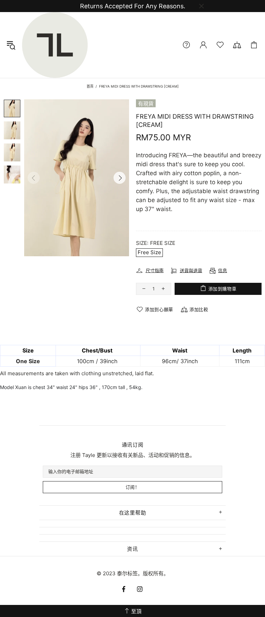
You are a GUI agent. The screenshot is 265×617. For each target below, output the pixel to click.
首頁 (90, 86)
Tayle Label (55, 45)
